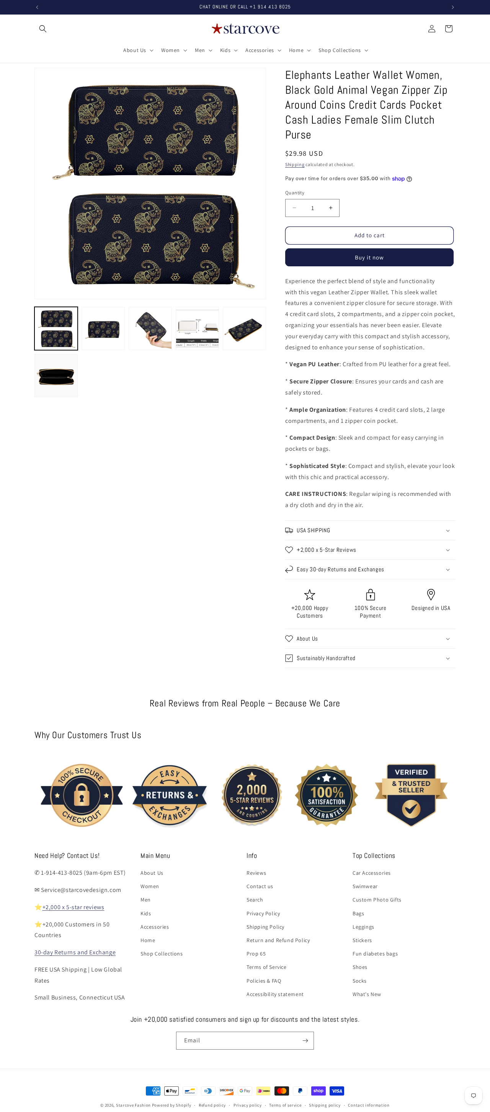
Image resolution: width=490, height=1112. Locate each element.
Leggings (363, 926)
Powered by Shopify (171, 1105)
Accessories (154, 926)
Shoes (360, 967)
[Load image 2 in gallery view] (103, 328)
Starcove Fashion (133, 1105)
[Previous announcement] (37, 7)
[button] (42, 28)
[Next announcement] (452, 7)
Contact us (260, 886)
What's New (367, 994)
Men (145, 899)
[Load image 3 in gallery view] (150, 328)
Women (149, 886)
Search (255, 899)
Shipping (295, 164)
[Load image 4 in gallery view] (197, 328)
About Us (151, 872)
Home (147, 940)
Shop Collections (161, 953)
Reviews (256, 872)
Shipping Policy (265, 926)
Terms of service (285, 1105)
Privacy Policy (263, 913)
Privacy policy (248, 1105)
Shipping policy (325, 1105)
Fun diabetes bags (375, 953)
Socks (360, 980)
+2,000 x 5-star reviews (73, 907)
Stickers (362, 940)
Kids (145, 913)
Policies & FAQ (264, 980)
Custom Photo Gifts (377, 899)
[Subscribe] (305, 1041)
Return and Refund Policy (278, 940)
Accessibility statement (275, 994)
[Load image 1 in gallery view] (56, 328)
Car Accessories (372, 872)
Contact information (368, 1105)
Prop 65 (256, 953)
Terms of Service (267, 967)
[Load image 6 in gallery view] (56, 375)
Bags (358, 913)
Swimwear (365, 886)
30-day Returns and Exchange (75, 952)
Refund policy (212, 1105)
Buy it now (369, 257)
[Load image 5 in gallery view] (244, 328)
